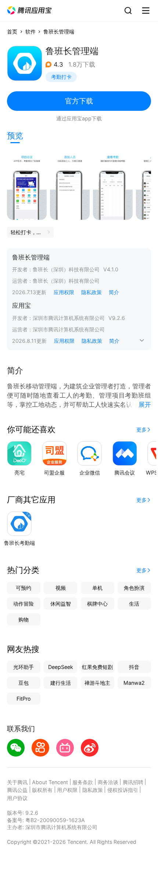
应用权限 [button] (64, 292)
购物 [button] (23, 619)
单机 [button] (97, 588)
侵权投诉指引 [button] (122, 790)
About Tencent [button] (50, 782)
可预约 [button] (23, 588)
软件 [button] (30, 31)
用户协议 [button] (17, 798)
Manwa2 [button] (134, 683)
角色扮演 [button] (134, 588)
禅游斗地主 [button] (97, 683)
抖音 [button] (134, 667)
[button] (29, 10)
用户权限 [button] (67, 790)
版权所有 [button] (42, 790)
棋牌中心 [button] (97, 603)
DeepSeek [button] (60, 667)
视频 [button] (60, 588)
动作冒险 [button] (23, 603)
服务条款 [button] (82, 782)
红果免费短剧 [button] (97, 667)
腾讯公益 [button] (17, 790)
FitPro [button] (24, 698)
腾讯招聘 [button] (133, 782)
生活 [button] (134, 603)
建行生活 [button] (60, 683)
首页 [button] (12, 31)
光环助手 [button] (23, 667)
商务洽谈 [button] (108, 782)
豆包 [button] (23, 683)
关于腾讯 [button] (17, 782)
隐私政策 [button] (91, 292)
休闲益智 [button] (60, 603)
